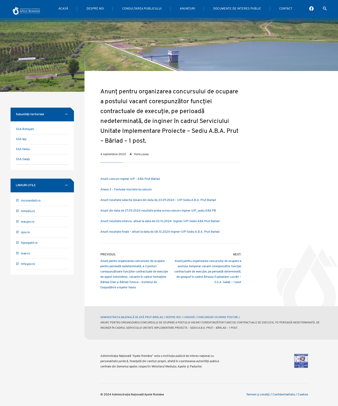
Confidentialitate (284, 395)
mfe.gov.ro (28, 264)
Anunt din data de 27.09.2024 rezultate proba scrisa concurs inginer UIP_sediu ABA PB (158, 211)
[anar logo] (26, 9)
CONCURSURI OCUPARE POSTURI (217, 317)
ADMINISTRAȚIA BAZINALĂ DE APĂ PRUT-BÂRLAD (131, 317)
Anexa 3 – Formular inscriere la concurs (126, 190)
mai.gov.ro (27, 222)
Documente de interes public (237, 9)
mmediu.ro (28, 211)
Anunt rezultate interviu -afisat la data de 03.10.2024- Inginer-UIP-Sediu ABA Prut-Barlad (160, 221)
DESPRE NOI (173, 317)
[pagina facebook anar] (312, 9)
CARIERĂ (189, 317)
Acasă (63, 9)
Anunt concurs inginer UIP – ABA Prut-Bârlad (130, 179)
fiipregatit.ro (29, 243)
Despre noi (95, 9)
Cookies (303, 395)
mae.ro (25, 254)
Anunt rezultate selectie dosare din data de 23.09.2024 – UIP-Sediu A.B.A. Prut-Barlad (158, 200)
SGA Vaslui (23, 149)
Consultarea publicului (142, 9)
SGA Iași (21, 139)
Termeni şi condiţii (258, 395)
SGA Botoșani (25, 129)
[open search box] (324, 9)
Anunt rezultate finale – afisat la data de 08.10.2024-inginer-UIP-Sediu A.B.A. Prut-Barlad (160, 232)
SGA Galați (23, 159)
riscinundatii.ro (30, 201)
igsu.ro (25, 232)
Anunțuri (187, 9)
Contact (285, 9)
